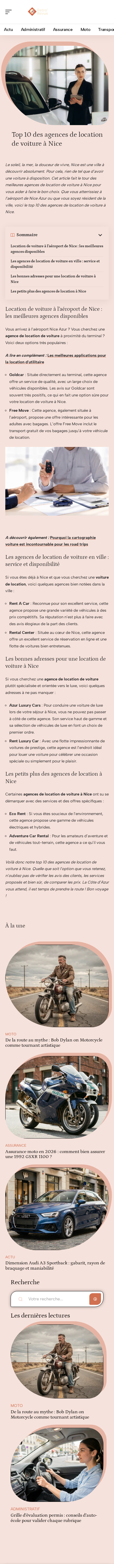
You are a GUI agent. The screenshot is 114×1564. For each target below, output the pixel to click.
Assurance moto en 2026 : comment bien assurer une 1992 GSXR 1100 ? (55, 1154)
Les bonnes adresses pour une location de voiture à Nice (53, 279)
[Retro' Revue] (38, 12)
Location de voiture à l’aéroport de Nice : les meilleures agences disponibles (57, 249)
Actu (10, 1257)
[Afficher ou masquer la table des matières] (70, 235)
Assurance (15, 1145)
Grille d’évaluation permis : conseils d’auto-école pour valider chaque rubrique (54, 1518)
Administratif (25, 1509)
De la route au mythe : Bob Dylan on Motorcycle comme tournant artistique (53, 1042)
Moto (10, 1034)
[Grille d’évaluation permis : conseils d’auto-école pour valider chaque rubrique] (57, 1465)
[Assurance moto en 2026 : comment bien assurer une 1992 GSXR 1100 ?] (57, 1097)
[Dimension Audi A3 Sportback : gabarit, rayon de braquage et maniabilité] (57, 1209)
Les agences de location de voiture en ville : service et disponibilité (55, 264)
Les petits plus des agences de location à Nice (48, 291)
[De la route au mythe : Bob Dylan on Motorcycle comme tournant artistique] (57, 986)
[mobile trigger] (9, 12)
